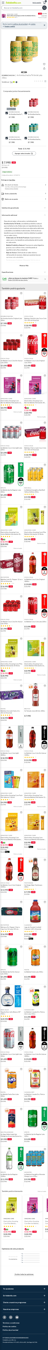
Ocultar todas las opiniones (24, 1274)
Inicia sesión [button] (37, 3)
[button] (24, 8)
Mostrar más (24, 265)
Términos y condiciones (11, 1323)
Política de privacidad (10, 1330)
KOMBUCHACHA (8, 75)
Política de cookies (9, 1326)
